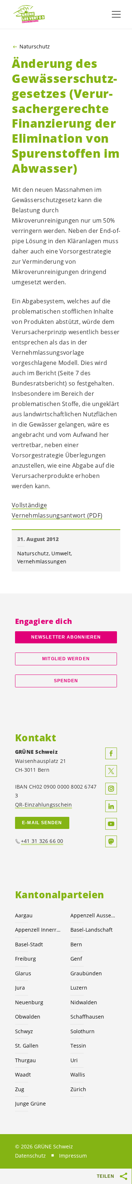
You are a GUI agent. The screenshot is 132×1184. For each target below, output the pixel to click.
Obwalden (27, 1016)
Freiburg (25, 958)
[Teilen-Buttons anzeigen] (124, 1176)
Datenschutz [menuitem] (30, 1155)
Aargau (24, 915)
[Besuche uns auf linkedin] (111, 806)
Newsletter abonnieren (66, 637)
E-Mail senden (42, 822)
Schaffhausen (87, 1016)
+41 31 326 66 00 (42, 840)
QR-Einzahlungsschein (43, 804)
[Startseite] (29, 14)
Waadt (23, 1074)
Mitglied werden (65, 658)
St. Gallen (26, 1045)
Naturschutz (34, 46)
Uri (74, 1060)
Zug (19, 1089)
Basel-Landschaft (91, 929)
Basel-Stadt (29, 944)
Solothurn (82, 1031)
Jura (20, 987)
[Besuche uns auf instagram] (111, 788)
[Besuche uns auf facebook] (111, 753)
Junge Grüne (30, 1103)
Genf (76, 958)
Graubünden (86, 973)
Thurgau (25, 1060)
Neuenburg (29, 1002)
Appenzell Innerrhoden (38, 929)
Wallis (77, 1074)
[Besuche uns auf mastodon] (111, 841)
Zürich (78, 1089)
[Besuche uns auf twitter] (111, 771)
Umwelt (61, 553)
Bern (76, 944)
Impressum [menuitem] (73, 1155)
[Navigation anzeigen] (116, 14)
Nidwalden (83, 1002)
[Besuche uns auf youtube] (111, 824)
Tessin (78, 1045)
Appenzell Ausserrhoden (93, 915)
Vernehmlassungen (41, 561)
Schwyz (24, 1031)
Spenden (66, 680)
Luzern (78, 987)
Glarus (23, 973)
